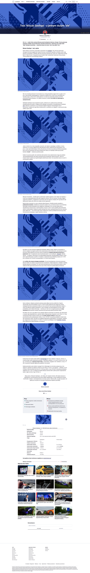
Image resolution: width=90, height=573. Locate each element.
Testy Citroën (14, 550)
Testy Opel (13, 556)
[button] (69, 1)
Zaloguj (73, 1)
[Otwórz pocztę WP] (66, 2)
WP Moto (46, 550)
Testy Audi (13, 548)
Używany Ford (31, 551)
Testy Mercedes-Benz (15, 555)
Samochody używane (40, 1)
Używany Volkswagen (32, 559)
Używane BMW (31, 549)
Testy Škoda (13, 557)
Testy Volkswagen (14, 559)
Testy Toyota (14, 558)
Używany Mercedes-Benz (32, 555)
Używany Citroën (31, 550)
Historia (48, 1)
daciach (59, 254)
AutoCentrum (47, 549)
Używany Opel (31, 556)
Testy (22, 1)
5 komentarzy (43, 39)
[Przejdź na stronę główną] (13, 2)
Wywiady (53, 1)
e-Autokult (46, 548)
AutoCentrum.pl (47, 458)
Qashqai (50, 50)
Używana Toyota (31, 558)
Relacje (58, 1)
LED (24, 105)
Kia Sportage (44, 358)
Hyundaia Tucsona (61, 319)
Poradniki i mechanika (30, 1)
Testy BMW (13, 549)
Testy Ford (13, 551)
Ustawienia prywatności (59, 563)
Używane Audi (31, 548)
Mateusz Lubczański (44, 35)
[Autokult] (18, 2)
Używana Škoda (31, 557)
